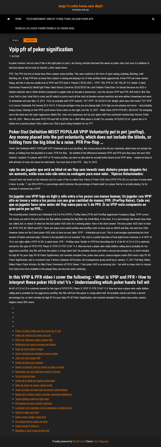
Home (18, 18)
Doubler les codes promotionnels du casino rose (44, 28)
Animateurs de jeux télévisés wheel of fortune (37, 371)
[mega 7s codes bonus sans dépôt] (8, 19)
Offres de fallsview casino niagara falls (34, 339)
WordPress (78, 441)
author (15, 56)
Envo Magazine (101, 441)
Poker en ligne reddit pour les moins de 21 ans (38, 330)
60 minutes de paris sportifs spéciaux (33, 403)
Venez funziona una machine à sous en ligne (36, 353)
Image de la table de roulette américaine (35, 380)
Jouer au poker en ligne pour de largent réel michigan (41, 389)
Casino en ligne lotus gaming (29, 362)
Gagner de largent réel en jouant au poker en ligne (39, 367)
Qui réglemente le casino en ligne (31, 421)
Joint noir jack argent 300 (27, 358)
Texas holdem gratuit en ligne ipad (32, 398)
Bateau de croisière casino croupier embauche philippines (43, 394)
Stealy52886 (30, 40)
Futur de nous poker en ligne (29, 349)
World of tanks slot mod (27, 412)
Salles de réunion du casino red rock (33, 335)
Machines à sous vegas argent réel (32, 430)
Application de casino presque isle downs (35, 344)
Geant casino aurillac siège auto (30, 417)
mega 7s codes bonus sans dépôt (80, 6)
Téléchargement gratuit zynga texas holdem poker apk (59, 18)
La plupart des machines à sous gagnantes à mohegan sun (43, 407)
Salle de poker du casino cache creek (33, 385)
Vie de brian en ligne (25, 376)
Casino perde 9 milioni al (27, 426)
